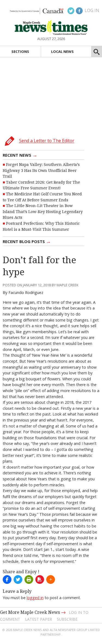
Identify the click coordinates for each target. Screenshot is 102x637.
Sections (20, 51)
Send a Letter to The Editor (46, 141)
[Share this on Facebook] (7, 579)
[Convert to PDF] (39, 579)
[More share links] (50, 579)
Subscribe (67, 619)
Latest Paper (38, 619)
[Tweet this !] (18, 579)
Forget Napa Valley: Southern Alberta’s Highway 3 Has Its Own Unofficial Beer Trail (41, 170)
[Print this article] (28, 579)
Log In (92, 10)
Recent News (20, 154)
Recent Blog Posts (27, 241)
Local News (62, 51)
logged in (35, 597)
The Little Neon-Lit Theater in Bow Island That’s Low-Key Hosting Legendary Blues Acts (43, 212)
